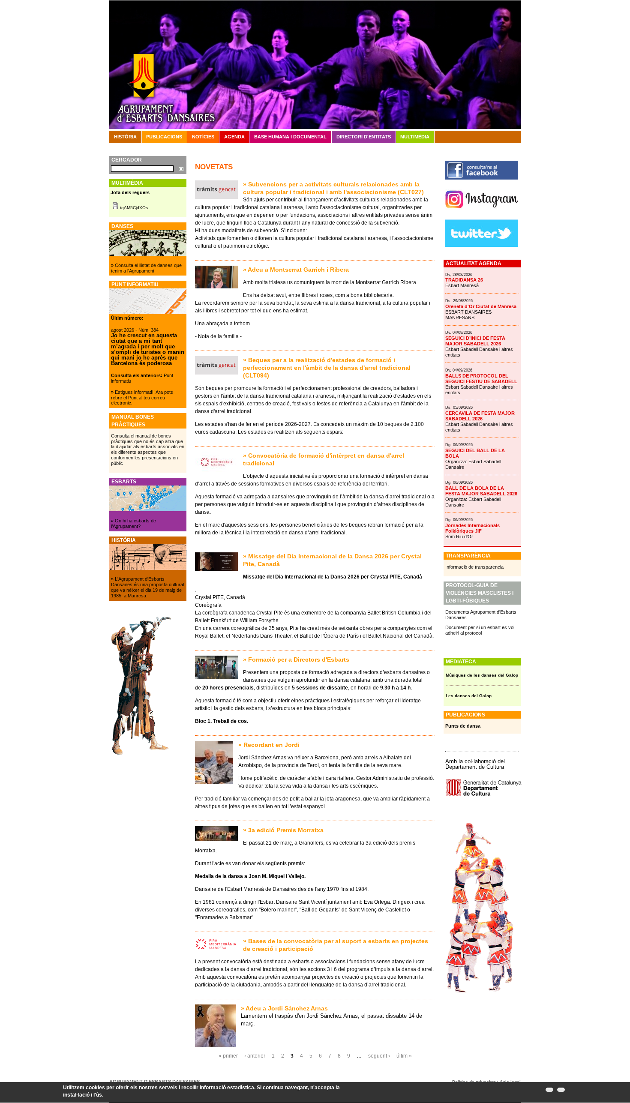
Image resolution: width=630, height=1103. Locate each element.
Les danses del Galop (469, 695)
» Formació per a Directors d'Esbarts (296, 659)
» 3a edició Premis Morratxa (283, 830)
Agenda (234, 136)
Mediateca (461, 662)
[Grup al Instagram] (481, 211)
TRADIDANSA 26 (464, 279)
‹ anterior (254, 1056)
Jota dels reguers (130, 192)
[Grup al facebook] (481, 177)
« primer (228, 1056)
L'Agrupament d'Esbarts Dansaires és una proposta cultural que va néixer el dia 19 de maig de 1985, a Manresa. (147, 587)
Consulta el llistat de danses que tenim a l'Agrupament (146, 268)
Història (125, 136)
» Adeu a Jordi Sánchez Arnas (284, 1008)
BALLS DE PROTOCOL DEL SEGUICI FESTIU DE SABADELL (481, 378)
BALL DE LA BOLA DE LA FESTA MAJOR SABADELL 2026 (481, 491)
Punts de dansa (462, 725)
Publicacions (164, 136)
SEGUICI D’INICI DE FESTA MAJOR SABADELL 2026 (475, 341)
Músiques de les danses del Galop (482, 675)
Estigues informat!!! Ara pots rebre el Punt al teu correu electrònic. (142, 398)
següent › (379, 1056)
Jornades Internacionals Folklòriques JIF (472, 528)
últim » (404, 1056)
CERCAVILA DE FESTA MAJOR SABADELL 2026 (480, 416)
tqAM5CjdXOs (134, 207)
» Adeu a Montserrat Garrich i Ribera (296, 269)
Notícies (203, 136)
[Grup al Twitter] (481, 245)
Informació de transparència (474, 566)
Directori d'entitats (363, 136)
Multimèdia (414, 136)
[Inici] (315, 64)
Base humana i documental (290, 136)
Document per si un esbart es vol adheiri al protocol (479, 630)
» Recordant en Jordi (269, 744)
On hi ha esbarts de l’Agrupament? (133, 523)
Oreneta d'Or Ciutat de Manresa (480, 306)
